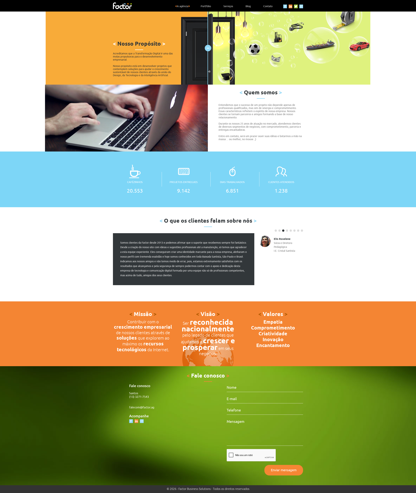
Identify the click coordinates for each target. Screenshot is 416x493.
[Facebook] (285, 6)
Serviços (228, 6)
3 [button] (283, 230)
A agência (182, 6)
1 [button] (276, 230)
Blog (248, 6)
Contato (267, 6)
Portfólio (206, 6)
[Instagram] (301, 6)
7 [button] (298, 230)
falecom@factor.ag (141, 407)
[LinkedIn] (290, 6)
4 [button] (287, 230)
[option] (208, 259)
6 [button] (294, 230)
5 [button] (291, 230)
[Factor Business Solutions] (122, 5)
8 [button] (302, 230)
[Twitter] (296, 6)
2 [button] (279, 230)
